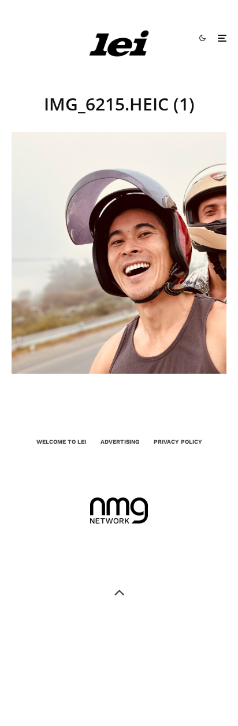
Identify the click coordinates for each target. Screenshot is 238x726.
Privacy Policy (178, 441)
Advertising (120, 441)
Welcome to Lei (61, 441)
